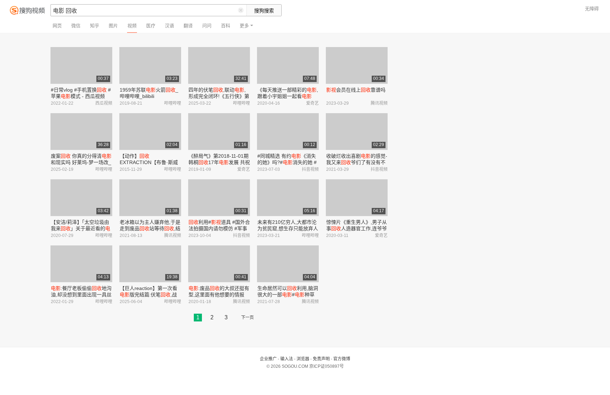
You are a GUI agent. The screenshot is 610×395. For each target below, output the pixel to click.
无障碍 (592, 8)
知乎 (94, 25)
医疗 (150, 25)
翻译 (188, 25)
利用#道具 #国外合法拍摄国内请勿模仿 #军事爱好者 (219, 228)
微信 (75, 25)
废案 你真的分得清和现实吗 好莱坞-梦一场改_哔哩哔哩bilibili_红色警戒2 (81, 162)
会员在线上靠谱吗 (355, 90)
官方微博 (341, 358)
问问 (206, 25)
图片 (113, 25)
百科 (225, 25)
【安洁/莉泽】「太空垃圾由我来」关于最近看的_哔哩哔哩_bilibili (80, 228)
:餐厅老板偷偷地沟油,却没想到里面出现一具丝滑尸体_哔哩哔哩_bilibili (81, 294)
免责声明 (321, 358)
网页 (57, 25)
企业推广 (268, 358)
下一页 (247, 317)
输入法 (286, 358)
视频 (132, 25)
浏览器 (303, 358)
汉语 (169, 25)
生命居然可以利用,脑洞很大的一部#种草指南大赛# (287, 294)
